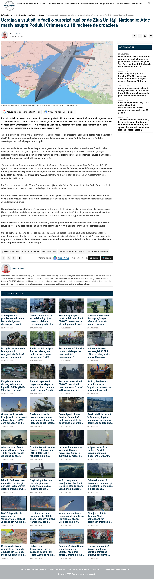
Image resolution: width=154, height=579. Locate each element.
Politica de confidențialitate (33, 569)
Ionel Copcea (17, 34)
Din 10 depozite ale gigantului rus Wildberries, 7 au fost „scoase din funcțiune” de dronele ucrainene (13, 517)
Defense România (7, 15)
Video (42, 3)
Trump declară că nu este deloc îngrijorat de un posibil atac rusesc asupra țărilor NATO (41, 320)
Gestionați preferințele (79, 569)
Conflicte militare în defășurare (26, 15)
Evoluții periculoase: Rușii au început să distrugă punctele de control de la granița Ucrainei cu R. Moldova (71, 418)
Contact (97, 569)
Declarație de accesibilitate (117, 569)
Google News (63, 258)
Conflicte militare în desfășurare (62, 3)
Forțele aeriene (107, 3)
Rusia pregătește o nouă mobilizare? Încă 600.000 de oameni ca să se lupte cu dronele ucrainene (71, 320)
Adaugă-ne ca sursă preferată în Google (23, 112)
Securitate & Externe (26, 3)
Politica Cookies (57, 569)
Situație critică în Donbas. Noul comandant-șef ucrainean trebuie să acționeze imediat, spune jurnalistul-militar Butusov (98, 517)
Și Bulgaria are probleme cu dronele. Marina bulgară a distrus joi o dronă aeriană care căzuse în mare (13, 320)
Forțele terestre (88, 3)
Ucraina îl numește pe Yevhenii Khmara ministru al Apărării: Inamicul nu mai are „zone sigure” (70, 451)
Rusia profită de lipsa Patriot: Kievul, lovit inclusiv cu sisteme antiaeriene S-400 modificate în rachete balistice (41, 353)
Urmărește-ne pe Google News (61, 112)
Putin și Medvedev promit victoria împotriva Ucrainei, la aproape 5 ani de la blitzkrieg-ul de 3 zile (99, 386)
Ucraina (41, 15)
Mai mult (136, 3)
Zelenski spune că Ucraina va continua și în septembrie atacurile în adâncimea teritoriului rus (100, 484)
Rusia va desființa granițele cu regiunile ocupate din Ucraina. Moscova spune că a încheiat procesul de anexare (12, 550)
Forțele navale (123, 3)
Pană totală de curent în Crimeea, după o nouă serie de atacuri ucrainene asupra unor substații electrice (99, 418)
